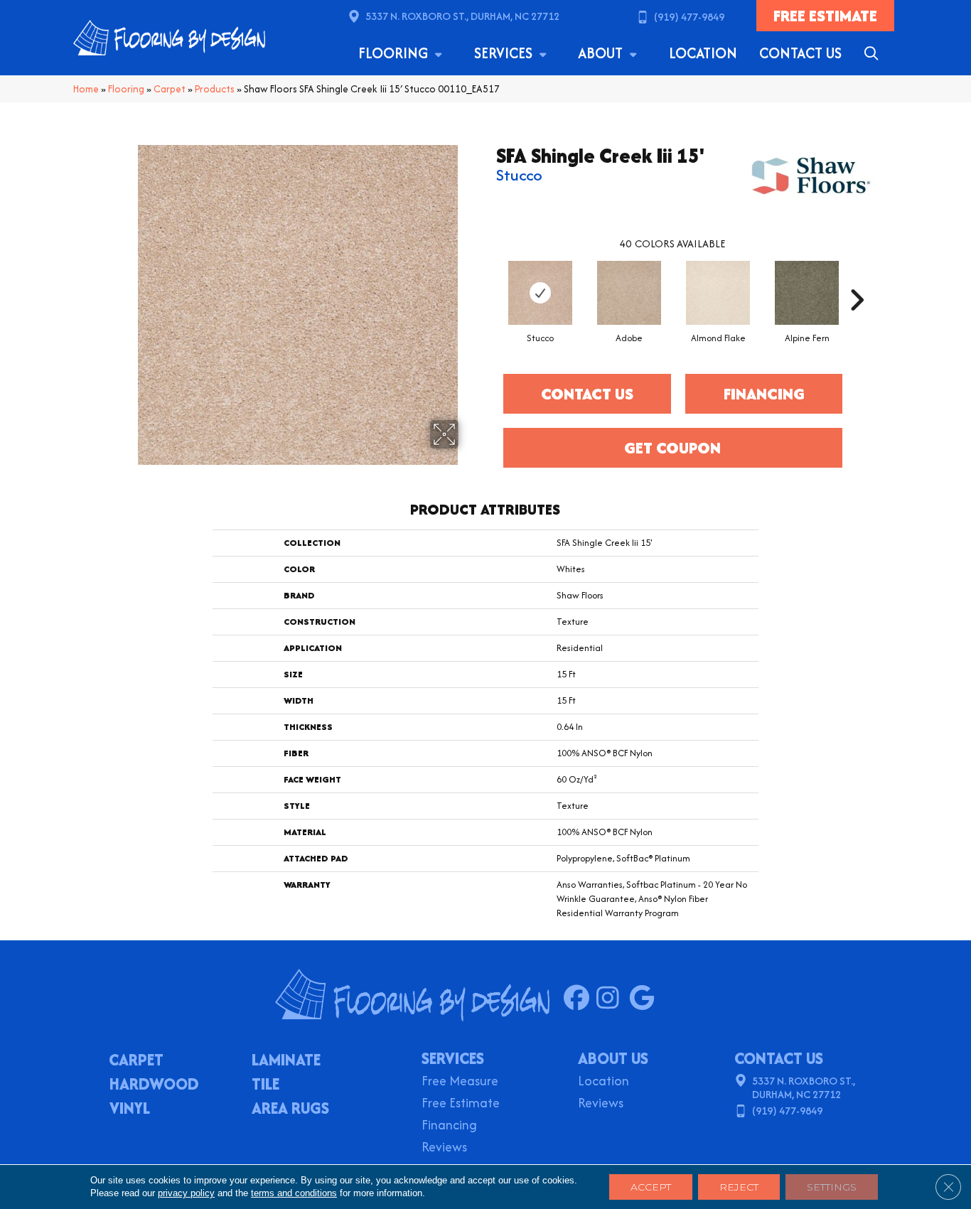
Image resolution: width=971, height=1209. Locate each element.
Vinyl (129, 1109)
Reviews (444, 1148)
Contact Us (800, 53)
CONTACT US (778, 1058)
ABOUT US (613, 1058)
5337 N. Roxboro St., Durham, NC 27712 (462, 16)
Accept (651, 1187)
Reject (738, 1187)
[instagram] (612, 998)
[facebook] (580, 998)
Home (86, 89)
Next (856, 279)
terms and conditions (294, 1193)
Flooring (394, 53)
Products (215, 89)
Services (505, 53)
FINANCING (764, 393)
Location (703, 53)
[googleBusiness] (645, 998)
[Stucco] (540, 292)
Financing (449, 1126)
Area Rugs (290, 1109)
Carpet (170, 89)
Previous (489, 279)
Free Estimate (461, 1104)
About (602, 53)
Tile (265, 1085)
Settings (832, 1187)
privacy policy (186, 1193)
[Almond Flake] (717, 292)
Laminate (286, 1061)
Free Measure (460, 1082)
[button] (874, 53)
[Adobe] (629, 292)
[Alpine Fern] (806, 292)
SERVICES (453, 1058)
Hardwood (154, 1085)
